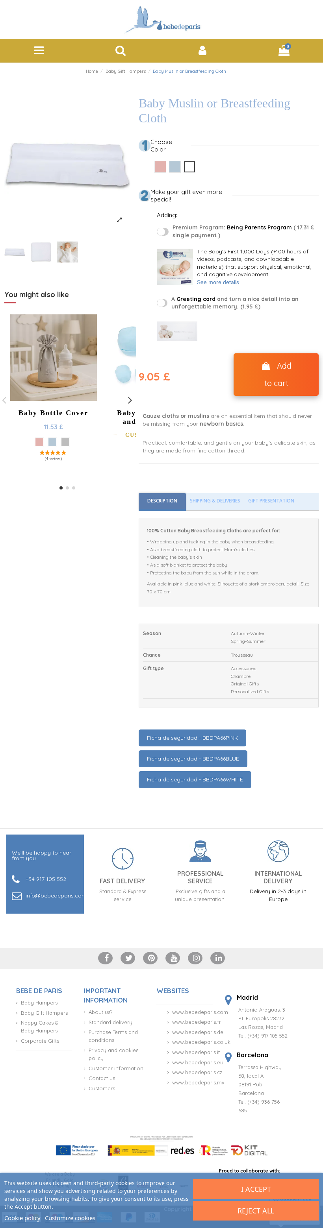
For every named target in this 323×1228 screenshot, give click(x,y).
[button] (61, 487)
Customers (102, 1088)
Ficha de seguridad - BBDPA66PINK (192, 737)
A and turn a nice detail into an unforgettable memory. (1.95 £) (235, 302)
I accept (256, 1189)
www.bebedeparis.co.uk (201, 1042)
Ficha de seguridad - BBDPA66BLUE (193, 758)
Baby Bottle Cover (53, 413)
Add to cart (277, 374)
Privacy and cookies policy (113, 1054)
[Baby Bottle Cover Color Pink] (39, 442)
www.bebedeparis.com (200, 1012)
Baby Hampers (39, 1002)
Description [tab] (162, 500)
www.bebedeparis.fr (196, 1022)
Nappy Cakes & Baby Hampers (39, 1026)
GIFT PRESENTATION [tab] (271, 500)
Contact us (102, 1078)
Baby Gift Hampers (44, 1013)
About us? (100, 1012)
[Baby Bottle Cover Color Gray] (65, 442)
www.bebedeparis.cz (197, 1072)
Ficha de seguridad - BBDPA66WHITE (195, 779)
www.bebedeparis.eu (197, 1062)
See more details (218, 282)
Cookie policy (22, 1218)
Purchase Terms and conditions (113, 1036)
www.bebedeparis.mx (198, 1082)
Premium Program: (243, 231)
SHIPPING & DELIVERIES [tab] (215, 500)
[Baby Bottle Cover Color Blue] (52, 442)
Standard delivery (110, 1022)
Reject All (256, 1210)
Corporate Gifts (40, 1041)
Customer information (116, 1068)
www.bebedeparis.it (196, 1052)
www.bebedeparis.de (197, 1032)
